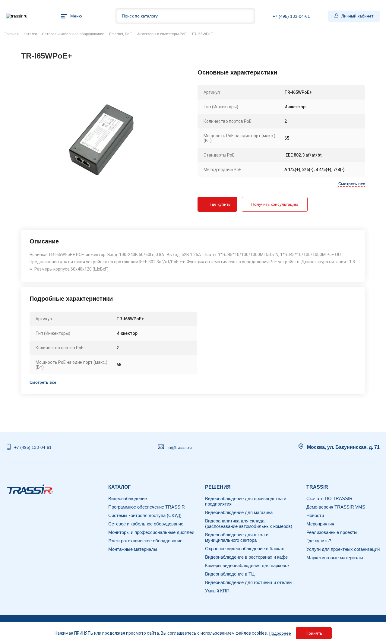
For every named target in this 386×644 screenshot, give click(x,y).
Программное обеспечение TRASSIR (146, 506)
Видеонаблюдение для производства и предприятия (245, 501)
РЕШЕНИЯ (218, 487)
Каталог (30, 34)
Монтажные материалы (132, 549)
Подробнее (280, 633)
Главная (12, 34)
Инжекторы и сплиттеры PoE (162, 34)
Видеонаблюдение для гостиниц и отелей (248, 582)
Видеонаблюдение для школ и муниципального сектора (236, 537)
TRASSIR (317, 487)
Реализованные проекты (331, 532)
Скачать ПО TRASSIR (329, 498)
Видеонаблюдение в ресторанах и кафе (246, 557)
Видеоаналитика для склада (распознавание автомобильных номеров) (248, 523)
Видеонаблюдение (127, 498)
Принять (313, 633)
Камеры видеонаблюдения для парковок (247, 565)
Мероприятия (320, 523)
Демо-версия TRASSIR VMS (335, 506)
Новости (315, 515)
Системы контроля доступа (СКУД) (145, 515)
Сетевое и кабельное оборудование (73, 34)
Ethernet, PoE (120, 34)
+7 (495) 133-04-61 (291, 16)
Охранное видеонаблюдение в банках (244, 548)
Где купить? (318, 540)
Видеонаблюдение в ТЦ (230, 573)
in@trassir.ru (180, 447)
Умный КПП (217, 590)
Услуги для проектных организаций (343, 549)
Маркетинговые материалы (334, 557)
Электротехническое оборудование (145, 540)
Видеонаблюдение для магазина (239, 512)
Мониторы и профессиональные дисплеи (151, 532)
